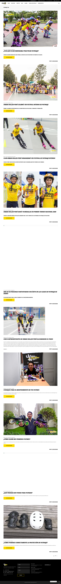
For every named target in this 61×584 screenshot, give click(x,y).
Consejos (13, 388)
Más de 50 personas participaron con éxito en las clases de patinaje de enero (30, 293)
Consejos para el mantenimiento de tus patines (21, 390)
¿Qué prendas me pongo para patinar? (18, 493)
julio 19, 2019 (5, 491)
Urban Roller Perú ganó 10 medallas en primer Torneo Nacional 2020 (30, 212)
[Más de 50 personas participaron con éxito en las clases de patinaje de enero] (30, 256)
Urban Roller (9, 49)
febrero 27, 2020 (5, 156)
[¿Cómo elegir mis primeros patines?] (30, 419)
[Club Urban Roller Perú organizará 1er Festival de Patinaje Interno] (30, 136)
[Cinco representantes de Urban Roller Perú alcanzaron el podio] (24, 321)
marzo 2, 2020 (33, 563)
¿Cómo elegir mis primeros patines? (17, 439)
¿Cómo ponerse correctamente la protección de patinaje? (26, 543)
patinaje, (14, 156)
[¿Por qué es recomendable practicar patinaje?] (30, 29)
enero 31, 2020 (5, 290)
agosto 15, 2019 (5, 437)
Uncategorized (13, 49)
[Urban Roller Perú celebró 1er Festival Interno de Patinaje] (30, 82)
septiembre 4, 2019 (6, 388)
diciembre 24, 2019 (6, 337)
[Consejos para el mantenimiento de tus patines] (30, 369)
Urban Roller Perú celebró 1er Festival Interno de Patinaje (26, 105)
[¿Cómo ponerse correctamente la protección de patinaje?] (30, 522)
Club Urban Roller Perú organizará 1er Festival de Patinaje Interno (29, 158)
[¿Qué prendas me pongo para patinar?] (30, 471)
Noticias (12, 156)
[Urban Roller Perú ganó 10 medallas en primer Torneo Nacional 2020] (30, 190)
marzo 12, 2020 (5, 49)
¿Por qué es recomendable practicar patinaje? (21, 51)
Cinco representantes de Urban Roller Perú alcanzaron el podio (28, 339)
